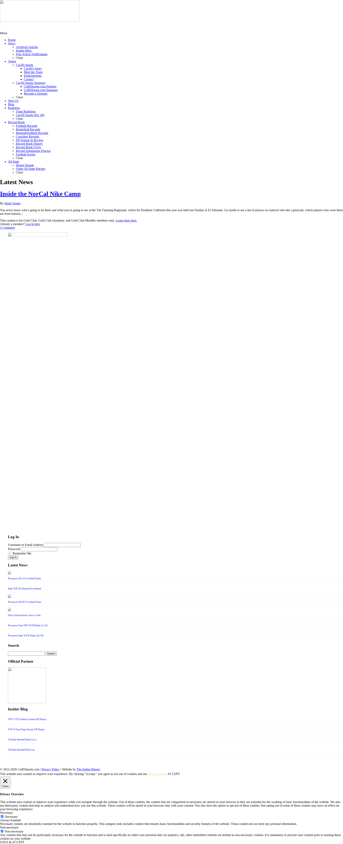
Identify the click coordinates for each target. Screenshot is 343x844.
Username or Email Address (25, 544)
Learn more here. (126, 220)
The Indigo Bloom (88, 769)
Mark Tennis (12, 203)
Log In (13, 557)
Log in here (32, 224)
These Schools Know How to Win (24, 615)
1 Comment (7, 227)
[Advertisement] (32, 26)
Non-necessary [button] (9, 827)
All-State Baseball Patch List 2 (22, 739)
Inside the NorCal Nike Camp (40, 193)
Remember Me (22, 553)
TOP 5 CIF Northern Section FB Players (27, 719)
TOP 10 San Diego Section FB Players (26, 729)
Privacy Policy (50, 769)
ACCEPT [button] (173, 774)
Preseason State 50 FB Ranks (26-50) (25, 635)
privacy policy (157, 774)
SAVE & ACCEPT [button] (12, 842)
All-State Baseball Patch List (21, 749)
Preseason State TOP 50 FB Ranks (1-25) (27, 625)
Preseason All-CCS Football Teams (24, 578)
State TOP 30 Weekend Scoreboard (24, 588)
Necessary (11, 816)
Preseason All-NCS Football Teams (24, 602)
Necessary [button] (6, 812)
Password (14, 549)
